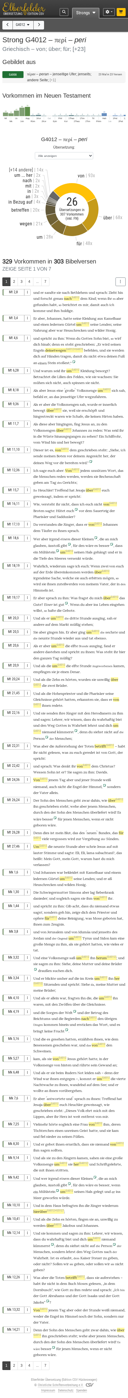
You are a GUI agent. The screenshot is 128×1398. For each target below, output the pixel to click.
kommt (86, 1078)
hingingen (64, 424)
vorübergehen (70, 1090)
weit (76, 1116)
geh (61, 912)
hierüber (48, 1211)
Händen (53, 356)
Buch (72, 1283)
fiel (42, 1136)
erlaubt (66, 1258)
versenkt (74, 558)
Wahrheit (79, 725)
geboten (109, 918)
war (60, 330)
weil (72, 410)
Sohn (97, 338)
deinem (79, 456)
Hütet (60, 510)
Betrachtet (42, 377)
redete (57, 705)
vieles (114, 944)
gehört (58, 699)
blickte (50, 978)
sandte (50, 292)
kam (113, 938)
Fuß (121, 356)
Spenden (81, 1390)
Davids (101, 772)
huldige (67, 310)
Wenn (70, 338)
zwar (86, 800)
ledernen (57, 324)
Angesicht (94, 456)
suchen (58, 970)
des (69, 377)
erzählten (85, 1039)
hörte (53, 1124)
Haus (57, 1205)
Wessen (39, 772)
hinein (64, 1024)
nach (66, 292)
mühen (39, 382)
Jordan (38, 938)
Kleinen (88, 539)
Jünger (68, 524)
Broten (38, 510)
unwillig (103, 679)
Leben (104, 604)
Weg (48, 463)
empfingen (42, 672)
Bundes (104, 833)
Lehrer (57, 719)
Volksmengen (68, 404)
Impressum (48, 1390)
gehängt (100, 552)
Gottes (87, 338)
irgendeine (41, 578)
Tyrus (87, 938)
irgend (54, 539)
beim (60, 1073)
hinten (66, 1065)
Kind (92, 298)
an (35, 363)
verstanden (48, 524)
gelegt (98, 1191)
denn (56, 344)
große (70, 390)
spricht (46, 338)
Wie (36, 504)
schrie (91, 846)
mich (114, 539)
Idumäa (84, 932)
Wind (45, 442)
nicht (92, 356)
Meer (37, 1198)
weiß (107, 780)
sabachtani (104, 853)
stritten (61, 1170)
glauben (39, 545)
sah (122, 390)
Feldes (78, 377)
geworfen (50, 1198)
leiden (89, 1073)
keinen (95, 416)
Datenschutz (66, 1390)
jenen (67, 819)
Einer (48, 604)
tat (91, 638)
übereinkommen (67, 572)
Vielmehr (40, 1124)
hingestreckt (43, 416)
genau (58, 298)
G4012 (21, 25)
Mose (97, 918)
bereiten (71, 463)
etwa (102, 356)
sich (49, 382)
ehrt (88, 1110)
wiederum (58, 566)
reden (97, 430)
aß (110, 878)
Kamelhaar (112, 318)
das (57, 396)
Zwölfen (65, 1004)
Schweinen (42, 1051)
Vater (104, 584)
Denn (37, 833)
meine (101, 984)
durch (38, 812)
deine (62, 918)
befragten (70, 1205)
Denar (75, 672)
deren (116, 1124)
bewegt (39, 410)
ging (81, 632)
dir (62, 463)
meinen (50, 456)
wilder (100, 330)
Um (40, 846)
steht (69, 344)
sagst (37, 912)
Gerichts (70, 482)
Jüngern (69, 1158)
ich (111, 304)
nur (121, 1316)
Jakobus (69, 1225)
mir (85, 304)
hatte (67, 318)
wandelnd (78, 1084)
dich (36, 344)
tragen (65, 356)
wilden (69, 884)
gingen (52, 632)
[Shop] (121, 12)
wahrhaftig (106, 719)
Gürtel (70, 324)
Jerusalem (55, 932)
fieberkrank (105, 892)
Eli (77, 853)
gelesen (54, 752)
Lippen (38, 1116)
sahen (94, 1158)
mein (59, 833)
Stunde (85, 618)
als (43, 998)
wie (88, 377)
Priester (103, 912)
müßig (75, 624)
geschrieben (84, 344)
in (34, 436)
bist (106, 338)
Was (107, 430)
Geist (83, 1130)
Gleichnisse (42, 699)
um (82, 324)
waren (60, 416)
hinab (45, 344)
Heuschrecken (75, 330)
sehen (91, 436)
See (103, 1084)
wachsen (104, 377)
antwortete (56, 1098)
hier (122, 652)
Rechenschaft (110, 476)
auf (43, 356)
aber (120, 298)
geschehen (61, 1045)
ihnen (62, 530)
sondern (114, 786)
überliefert (98, 812)
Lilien (61, 377)
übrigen (110, 1018)
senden (52, 713)
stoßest (63, 363)
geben (38, 482)
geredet (89, 752)
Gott (112, 752)
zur (78, 839)
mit (80, 713)
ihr (73, 766)
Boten (61, 456)
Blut (67, 833)
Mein (48, 858)
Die (36, 892)
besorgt (102, 371)
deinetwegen (64, 350)
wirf (118, 338)
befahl (38, 396)
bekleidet (71, 872)
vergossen (58, 839)
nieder (51, 1136)
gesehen (58, 1039)
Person (39, 738)
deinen (112, 356)
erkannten (85, 699)
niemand (49, 732)
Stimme (50, 853)
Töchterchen (43, 1130)
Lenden (105, 324)
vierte (121, 1078)
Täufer (46, 530)
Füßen (78, 1136)
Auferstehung (66, 746)
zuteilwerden (67, 584)
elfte (74, 646)
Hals (89, 552)
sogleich (63, 898)
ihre (62, 713)
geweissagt (42, 496)
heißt (37, 858)
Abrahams (56, 1296)
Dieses (71, 1110)
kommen (51, 1024)
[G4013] (39, 25)
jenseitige (68, 396)
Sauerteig (101, 510)
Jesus (51, 390)
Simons (75, 892)
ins (95, 604)
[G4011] (7, 25)
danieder (40, 898)
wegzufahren (95, 396)
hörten (71, 679)
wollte (38, 1090)
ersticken (84, 1024)
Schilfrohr (113, 436)
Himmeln (40, 590)
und (36, 292)
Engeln (38, 350)
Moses (82, 1283)
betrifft (104, 746)
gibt (64, 545)
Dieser (38, 450)
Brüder (61, 685)
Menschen (47, 476)
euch (51, 470)
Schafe (77, 416)
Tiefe (43, 558)
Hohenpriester (64, 693)
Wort (111, 470)
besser (104, 545)
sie (59, 292)
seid (57, 371)
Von (72, 470)
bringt (38, 1031)
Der (36, 800)
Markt (64, 624)
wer (44, 1178)
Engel (77, 786)
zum (46, 924)
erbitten (95, 578)
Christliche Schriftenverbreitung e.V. (60, 1385)
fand (107, 646)
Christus (106, 766)
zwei (104, 566)
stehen (87, 624)
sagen (45, 719)
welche (68, 578)
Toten (89, 746)
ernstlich (72, 1144)
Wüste (48, 436)
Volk (81, 1110)
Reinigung (76, 918)
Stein (52, 363)
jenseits (105, 932)
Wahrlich (40, 566)
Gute (37, 604)
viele (45, 839)
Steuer (96, 1258)
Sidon (104, 938)
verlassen (41, 864)
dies (46, 833)
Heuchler (45, 490)
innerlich (110, 404)
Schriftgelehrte (108, 1164)
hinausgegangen (67, 436)
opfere (38, 918)
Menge (49, 944)
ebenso (100, 638)
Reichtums (42, 1018)
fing (77, 424)
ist (47, 450)
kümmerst (65, 732)
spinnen (78, 382)
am (46, 482)
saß (72, 958)
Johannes (54, 318)
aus (100, 318)
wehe (74, 806)
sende (38, 456)
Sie (35, 632)
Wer (36, 539)
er (102, 819)
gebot (50, 1144)
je (58, 672)
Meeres (60, 558)
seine (77, 318)
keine (48, 1031)
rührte (84, 1065)
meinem (92, 584)
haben (118, 416)
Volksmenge (87, 390)
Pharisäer (41, 516)
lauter (38, 853)
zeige (76, 912)
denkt (66, 766)
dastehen (52, 652)
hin (120, 292)
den (104, 424)
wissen (76, 719)
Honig (110, 330)
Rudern (71, 1073)
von (62, 450)
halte (52, 610)
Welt (69, 1012)
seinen (115, 344)
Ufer (80, 396)
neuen (91, 833)
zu (90, 430)
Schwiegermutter (54, 892)
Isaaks (93, 1296)
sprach (101, 292)
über (54, 410)
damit (95, 304)
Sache (56, 578)
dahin (95, 800)
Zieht (113, 292)
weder (38, 1316)
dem (84, 298)
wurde (92, 404)
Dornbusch (42, 1290)
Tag (53, 482)
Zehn (56, 679)
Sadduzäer (65, 516)
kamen (118, 666)
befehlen (91, 350)
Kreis (89, 978)
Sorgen (52, 1012)
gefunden (41, 304)
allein (53, 792)
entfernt (88, 1116)
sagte (49, 510)
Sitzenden (52, 984)
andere (38, 624)
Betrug (96, 1012)
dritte (74, 618)
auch (104, 304)
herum (106, 958)
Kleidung (89, 318)
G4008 (13, 75)
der (112, 456)
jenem (53, 780)
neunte (44, 638)
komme (39, 310)
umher (62, 978)
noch (83, 1316)
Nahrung (40, 330)
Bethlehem (79, 292)
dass (75, 504)
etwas (114, 906)
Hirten (107, 416)
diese (43, 424)
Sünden (112, 839)
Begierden (72, 1018)
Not (80, 1073)
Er (35, 318)
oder (37, 1264)
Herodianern (101, 713)
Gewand (105, 1065)
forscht (46, 298)
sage (43, 470)
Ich (116, 1290)
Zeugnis (57, 924)
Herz (63, 1116)
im (82, 978)
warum (47, 371)
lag (92, 892)
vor (69, 456)
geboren (40, 825)
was (65, 752)
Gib (68, 906)
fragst (83, 598)
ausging (98, 618)
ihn (35, 806)
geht (77, 800)
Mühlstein (47, 552)
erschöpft (89, 410)
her (66, 442)
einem (65, 539)
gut (61, 604)
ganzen (46, 658)
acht (75, 906)
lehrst (92, 725)
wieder (68, 638)
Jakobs (38, 1302)
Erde (49, 572)
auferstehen (110, 1277)
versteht (48, 504)
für (51, 918)
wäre (89, 545)
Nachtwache (43, 1084)
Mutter (87, 964)
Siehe (114, 450)
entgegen (67, 1078)
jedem (85, 470)
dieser (76, 539)
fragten (74, 998)
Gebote (68, 610)
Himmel (95, 786)
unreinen (71, 1130)
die (53, 377)
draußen (45, 970)
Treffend (61, 490)
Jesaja (80, 490)
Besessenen (42, 1045)
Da (35, 524)
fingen (83, 1219)
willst (37, 610)
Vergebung (91, 839)
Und (36, 371)
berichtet (70, 304)
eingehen (117, 604)
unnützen (99, 470)
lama (90, 853)
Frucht (59, 1031)
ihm (57, 310)
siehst (98, 732)
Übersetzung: (64, 147)
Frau (84, 1124)
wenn (102, 298)
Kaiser (85, 1258)
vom (36, 442)
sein (94, 1065)
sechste (111, 632)
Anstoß (54, 545)
